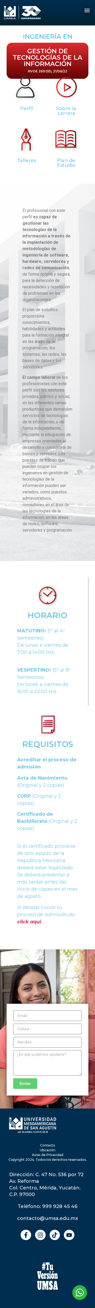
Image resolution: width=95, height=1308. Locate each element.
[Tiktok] (55, 1235)
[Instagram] (40, 1235)
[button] (87, 10)
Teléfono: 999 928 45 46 (47, 1206)
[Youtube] (69, 1235)
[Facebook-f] (26, 1235)
